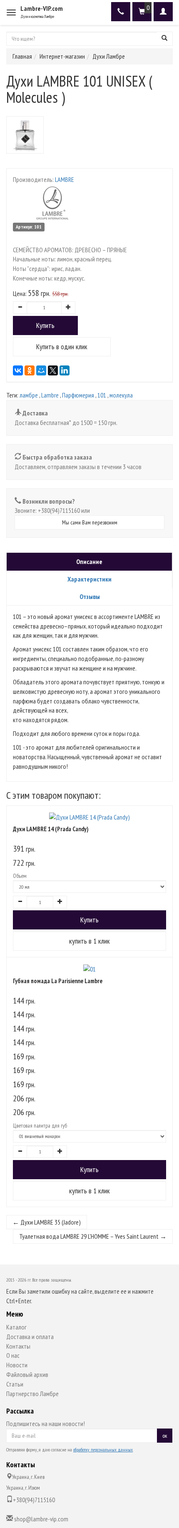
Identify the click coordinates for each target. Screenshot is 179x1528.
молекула (121, 395)
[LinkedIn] (65, 370)
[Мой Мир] (41, 370)
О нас (13, 1355)
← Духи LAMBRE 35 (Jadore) (46, 1222)
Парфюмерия (78, 395)
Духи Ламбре (108, 56)
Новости (16, 1365)
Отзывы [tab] (90, 596)
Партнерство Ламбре (32, 1393)
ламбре (29, 395)
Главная (22, 56)
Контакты (18, 1346)
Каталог (16, 1327)
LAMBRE (64, 179)
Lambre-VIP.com (41, 8)
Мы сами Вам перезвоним (89, 522)
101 (101, 395)
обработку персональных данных (103, 1449)
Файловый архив (27, 1374)
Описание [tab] (89, 561)
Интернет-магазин (62, 56)
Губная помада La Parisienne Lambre (57, 981)
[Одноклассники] (30, 370)
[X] (53, 370)
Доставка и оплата (30, 1336)
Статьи (14, 1384)
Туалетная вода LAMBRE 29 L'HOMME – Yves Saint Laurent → (93, 1236)
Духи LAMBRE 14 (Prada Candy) (51, 829)
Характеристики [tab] (89, 579)
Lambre (50, 395)
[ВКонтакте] (18, 370)
